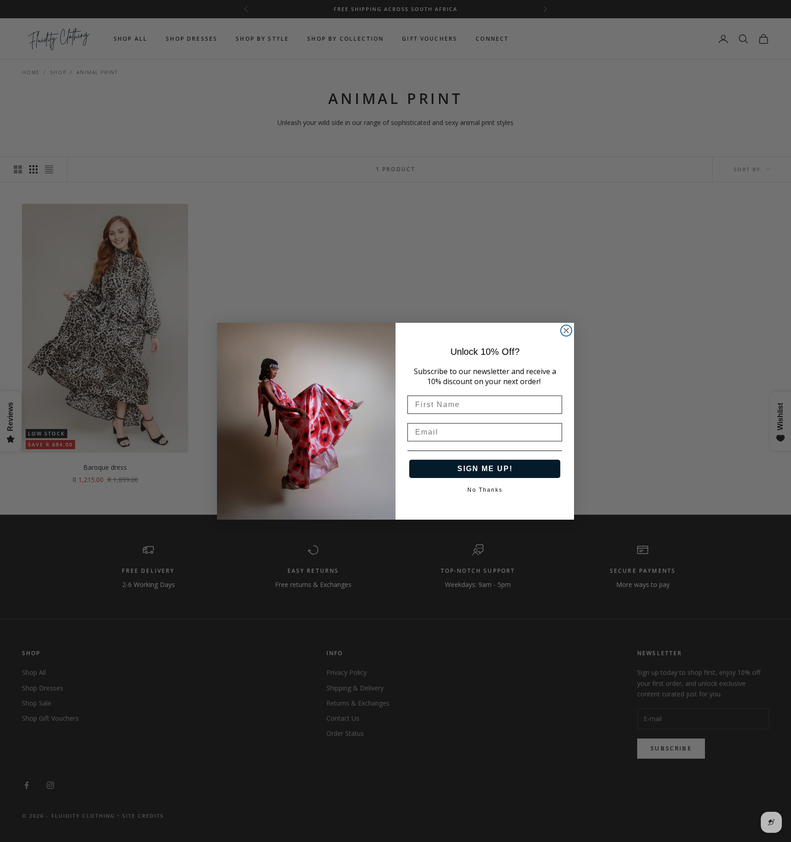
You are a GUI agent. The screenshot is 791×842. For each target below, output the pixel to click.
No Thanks (485, 489)
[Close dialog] (566, 330)
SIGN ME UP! (485, 469)
